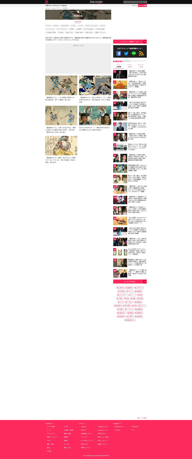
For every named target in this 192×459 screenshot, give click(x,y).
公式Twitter (126, 53)
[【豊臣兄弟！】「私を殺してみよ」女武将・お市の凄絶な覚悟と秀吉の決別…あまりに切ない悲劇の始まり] (120, 210)
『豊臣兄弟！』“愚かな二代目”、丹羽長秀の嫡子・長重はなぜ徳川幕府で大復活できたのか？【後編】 (137, 84)
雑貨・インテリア (101, 32)
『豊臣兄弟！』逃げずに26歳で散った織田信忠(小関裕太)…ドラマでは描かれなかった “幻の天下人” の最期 (137, 189)
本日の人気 (84, 444)
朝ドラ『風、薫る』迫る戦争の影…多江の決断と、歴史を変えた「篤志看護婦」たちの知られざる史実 (137, 178)
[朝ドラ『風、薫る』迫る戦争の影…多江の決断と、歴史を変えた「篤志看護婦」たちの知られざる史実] (120, 179)
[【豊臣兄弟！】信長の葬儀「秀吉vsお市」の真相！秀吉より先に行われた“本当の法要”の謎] (120, 137)
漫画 (134, 298)
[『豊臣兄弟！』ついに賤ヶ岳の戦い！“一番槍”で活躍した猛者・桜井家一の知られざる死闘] (120, 273)
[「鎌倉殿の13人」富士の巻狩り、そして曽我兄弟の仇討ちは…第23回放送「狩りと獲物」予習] (95, 86)
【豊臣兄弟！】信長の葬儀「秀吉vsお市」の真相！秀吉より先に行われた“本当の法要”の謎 (137, 136)
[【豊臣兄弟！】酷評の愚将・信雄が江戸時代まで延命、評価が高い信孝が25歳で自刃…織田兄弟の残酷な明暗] (120, 158)
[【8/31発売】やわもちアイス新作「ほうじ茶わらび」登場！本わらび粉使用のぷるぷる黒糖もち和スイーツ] (120, 221)
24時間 (118, 66)
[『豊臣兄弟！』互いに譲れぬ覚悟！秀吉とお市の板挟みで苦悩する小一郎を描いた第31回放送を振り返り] (120, 242)
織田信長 (139, 302)
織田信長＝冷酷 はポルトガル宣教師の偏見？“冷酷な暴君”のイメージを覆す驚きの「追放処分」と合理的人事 (137, 262)
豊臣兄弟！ (122, 313)
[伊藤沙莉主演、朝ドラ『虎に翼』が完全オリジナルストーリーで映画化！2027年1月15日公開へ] (120, 126)
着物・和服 (80, 32)
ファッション (51, 29)
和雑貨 (79, 29)
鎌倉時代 (139, 313)
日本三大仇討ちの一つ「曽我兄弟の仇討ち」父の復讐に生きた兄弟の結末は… (95, 128)
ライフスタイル (62, 29)
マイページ (84, 437)
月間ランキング (85, 448)
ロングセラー (123, 295)
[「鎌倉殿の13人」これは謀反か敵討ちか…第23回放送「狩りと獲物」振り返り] (61, 86)
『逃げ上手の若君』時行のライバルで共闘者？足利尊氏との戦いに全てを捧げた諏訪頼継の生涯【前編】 (137, 105)
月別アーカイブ (102, 440)
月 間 (141, 66)
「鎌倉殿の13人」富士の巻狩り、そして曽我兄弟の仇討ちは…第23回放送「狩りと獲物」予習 (95, 99)
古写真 (49, 451)
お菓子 (121, 298)
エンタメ (66, 444)
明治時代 (118, 306)
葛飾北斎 (139, 316)
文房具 (121, 309)
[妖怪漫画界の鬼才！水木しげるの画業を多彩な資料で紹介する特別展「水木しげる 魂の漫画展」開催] (120, 168)
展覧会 (131, 313)
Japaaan (96, 2)
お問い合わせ (102, 433)
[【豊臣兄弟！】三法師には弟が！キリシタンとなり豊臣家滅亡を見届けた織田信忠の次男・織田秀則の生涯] (120, 95)
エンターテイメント (92, 25)
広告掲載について (86, 433)
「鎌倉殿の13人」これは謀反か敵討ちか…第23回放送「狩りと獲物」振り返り (60, 98)
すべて (49, 25)
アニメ (131, 291)
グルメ (103, 25)
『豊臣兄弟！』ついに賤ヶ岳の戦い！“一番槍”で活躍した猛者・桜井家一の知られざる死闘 (137, 272)
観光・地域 (89, 32)
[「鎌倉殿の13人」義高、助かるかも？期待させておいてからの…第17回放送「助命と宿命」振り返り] (61, 146)
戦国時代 (130, 288)
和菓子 (72, 29)
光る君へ (130, 316)
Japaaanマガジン (56, 8)
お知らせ (83, 430)
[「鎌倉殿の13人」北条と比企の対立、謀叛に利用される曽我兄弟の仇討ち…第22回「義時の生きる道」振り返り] (61, 116)
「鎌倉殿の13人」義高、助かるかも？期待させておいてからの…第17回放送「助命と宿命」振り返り (60, 160)
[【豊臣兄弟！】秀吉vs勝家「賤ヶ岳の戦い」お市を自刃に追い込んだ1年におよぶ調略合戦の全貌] (120, 74)
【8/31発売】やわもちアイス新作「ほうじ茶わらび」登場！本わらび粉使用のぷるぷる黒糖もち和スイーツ (137, 220)
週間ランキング (102, 444)
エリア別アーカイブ (87, 440)
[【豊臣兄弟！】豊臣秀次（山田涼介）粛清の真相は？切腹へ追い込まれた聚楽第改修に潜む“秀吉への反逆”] (120, 200)
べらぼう (130, 302)
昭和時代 (121, 316)
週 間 (129, 66)
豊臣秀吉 (139, 309)
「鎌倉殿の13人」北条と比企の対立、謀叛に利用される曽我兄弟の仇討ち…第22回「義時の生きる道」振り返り (60, 129)
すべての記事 (51, 426)
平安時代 (122, 291)
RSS (141, 53)
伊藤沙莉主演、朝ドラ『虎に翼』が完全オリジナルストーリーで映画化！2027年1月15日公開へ (137, 126)
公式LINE (134, 53)
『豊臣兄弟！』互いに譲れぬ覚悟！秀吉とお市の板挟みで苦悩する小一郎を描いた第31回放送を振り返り (137, 241)
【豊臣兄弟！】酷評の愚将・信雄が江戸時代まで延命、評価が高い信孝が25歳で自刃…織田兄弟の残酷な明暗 (137, 157)
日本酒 (61, 32)
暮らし (49, 448)
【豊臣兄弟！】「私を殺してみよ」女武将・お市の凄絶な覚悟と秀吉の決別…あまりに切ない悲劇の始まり (137, 209)
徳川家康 (127, 306)
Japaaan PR (65, 25)
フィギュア (130, 309)
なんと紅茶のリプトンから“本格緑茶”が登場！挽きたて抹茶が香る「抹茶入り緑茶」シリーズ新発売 (137, 251)
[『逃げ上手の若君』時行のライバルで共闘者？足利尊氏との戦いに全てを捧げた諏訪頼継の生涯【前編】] (120, 106)
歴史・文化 (70, 32)
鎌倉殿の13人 (131, 320)
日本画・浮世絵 (52, 32)
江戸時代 (121, 288)
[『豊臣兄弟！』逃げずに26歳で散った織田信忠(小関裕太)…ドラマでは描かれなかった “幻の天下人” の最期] (120, 189)
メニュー (46, 2)
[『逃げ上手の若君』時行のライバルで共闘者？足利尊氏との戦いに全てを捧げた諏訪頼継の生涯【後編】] (120, 231)
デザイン (142, 306)
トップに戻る (143, 418)
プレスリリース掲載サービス (129, 42)
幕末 (127, 298)
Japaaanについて (103, 430)
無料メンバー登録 (103, 437)
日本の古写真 (100, 29)
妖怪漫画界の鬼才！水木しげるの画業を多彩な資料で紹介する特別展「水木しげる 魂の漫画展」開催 (137, 168)
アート (81, 25)
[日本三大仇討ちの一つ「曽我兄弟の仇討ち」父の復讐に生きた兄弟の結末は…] (95, 116)
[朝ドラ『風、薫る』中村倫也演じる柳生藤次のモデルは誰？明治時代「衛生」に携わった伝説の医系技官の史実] (120, 116)
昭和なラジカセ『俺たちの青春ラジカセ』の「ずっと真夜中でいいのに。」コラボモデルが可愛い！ (137, 147)
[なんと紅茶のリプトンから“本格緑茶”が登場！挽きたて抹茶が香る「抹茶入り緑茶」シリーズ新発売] (120, 252)
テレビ (122, 302)
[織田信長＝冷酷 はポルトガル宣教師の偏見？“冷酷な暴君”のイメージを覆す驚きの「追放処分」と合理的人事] (120, 263)
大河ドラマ (139, 288)
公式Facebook (118, 53)
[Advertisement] (62, 59)
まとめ (56, 25)
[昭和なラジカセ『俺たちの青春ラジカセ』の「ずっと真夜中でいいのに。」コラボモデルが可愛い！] (120, 147)
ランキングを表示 (129, 281)
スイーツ (133, 295)
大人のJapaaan (89, 29)
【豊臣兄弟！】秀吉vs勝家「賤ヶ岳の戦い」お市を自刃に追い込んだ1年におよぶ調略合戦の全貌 (137, 73)
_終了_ (74, 25)
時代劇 (141, 298)
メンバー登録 (142, 5)
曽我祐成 (65, 8)
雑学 (141, 295)
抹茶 (135, 306)
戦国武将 (139, 291)
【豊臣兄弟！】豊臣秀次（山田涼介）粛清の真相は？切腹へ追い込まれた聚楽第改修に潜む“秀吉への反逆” (137, 199)
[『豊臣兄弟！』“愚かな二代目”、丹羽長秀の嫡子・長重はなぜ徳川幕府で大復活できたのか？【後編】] (120, 85)
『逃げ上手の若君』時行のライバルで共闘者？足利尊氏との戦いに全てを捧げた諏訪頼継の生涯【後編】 (137, 230)
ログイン (135, 5)
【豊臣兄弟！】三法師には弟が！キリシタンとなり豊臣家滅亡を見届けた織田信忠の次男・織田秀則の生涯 (137, 94)
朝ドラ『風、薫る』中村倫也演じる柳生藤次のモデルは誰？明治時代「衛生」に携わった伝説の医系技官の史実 (137, 115)
